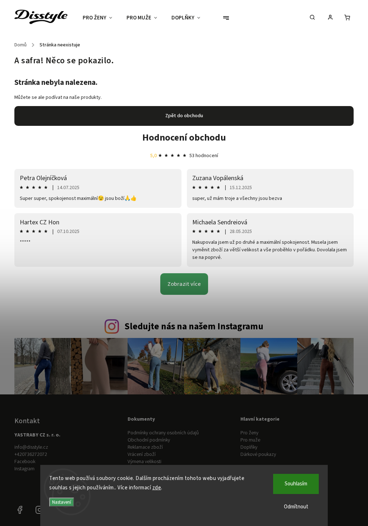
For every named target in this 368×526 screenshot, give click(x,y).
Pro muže (250, 440)
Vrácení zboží (142, 454)
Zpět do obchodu (184, 115)
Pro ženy (249, 432)
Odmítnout (296, 507)
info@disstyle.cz (31, 447)
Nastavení (61, 502)
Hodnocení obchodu (184, 137)
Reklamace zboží (145, 447)
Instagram (24, 468)
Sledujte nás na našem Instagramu (193, 326)
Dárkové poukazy (258, 454)
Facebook (24, 461)
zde (156, 487)
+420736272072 (30, 454)
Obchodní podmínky (149, 440)
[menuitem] (101, 18)
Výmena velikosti (144, 461)
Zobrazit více (184, 284)
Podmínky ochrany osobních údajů (163, 432)
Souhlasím (296, 484)
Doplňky (248, 447)
